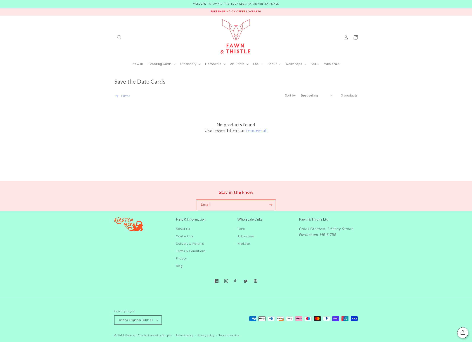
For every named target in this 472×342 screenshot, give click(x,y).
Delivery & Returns (190, 243)
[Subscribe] (271, 205)
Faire (241, 229)
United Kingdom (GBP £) (136, 320)
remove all (257, 130)
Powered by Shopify (160, 335)
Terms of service (229, 335)
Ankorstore (245, 236)
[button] (119, 37)
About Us (183, 229)
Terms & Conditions (191, 251)
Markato (243, 243)
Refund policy (184, 335)
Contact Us (184, 236)
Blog (179, 266)
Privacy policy (205, 335)
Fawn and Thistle (136, 335)
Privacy (181, 258)
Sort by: (290, 95)
